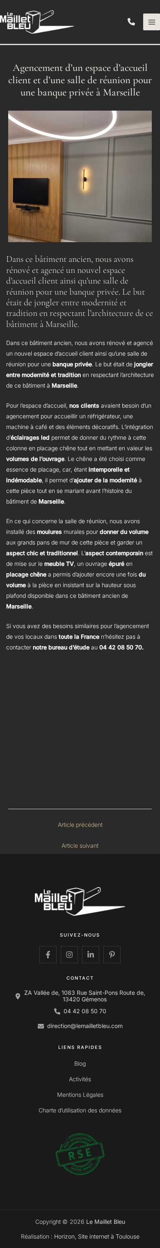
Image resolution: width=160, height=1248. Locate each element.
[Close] (151, 9)
